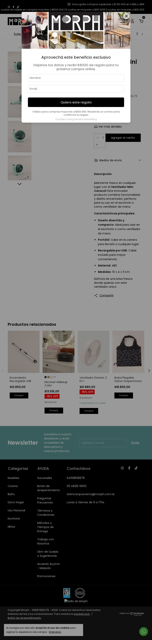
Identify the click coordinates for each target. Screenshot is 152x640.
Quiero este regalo (76, 102)
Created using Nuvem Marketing (76, 119)
